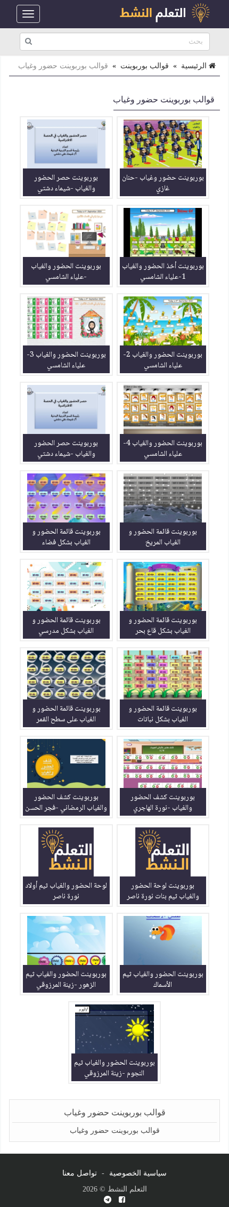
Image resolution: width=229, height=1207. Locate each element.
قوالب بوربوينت (144, 66)
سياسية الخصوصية (138, 1173)
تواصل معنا (79, 1173)
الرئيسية (195, 66)
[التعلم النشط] (164, 14)
